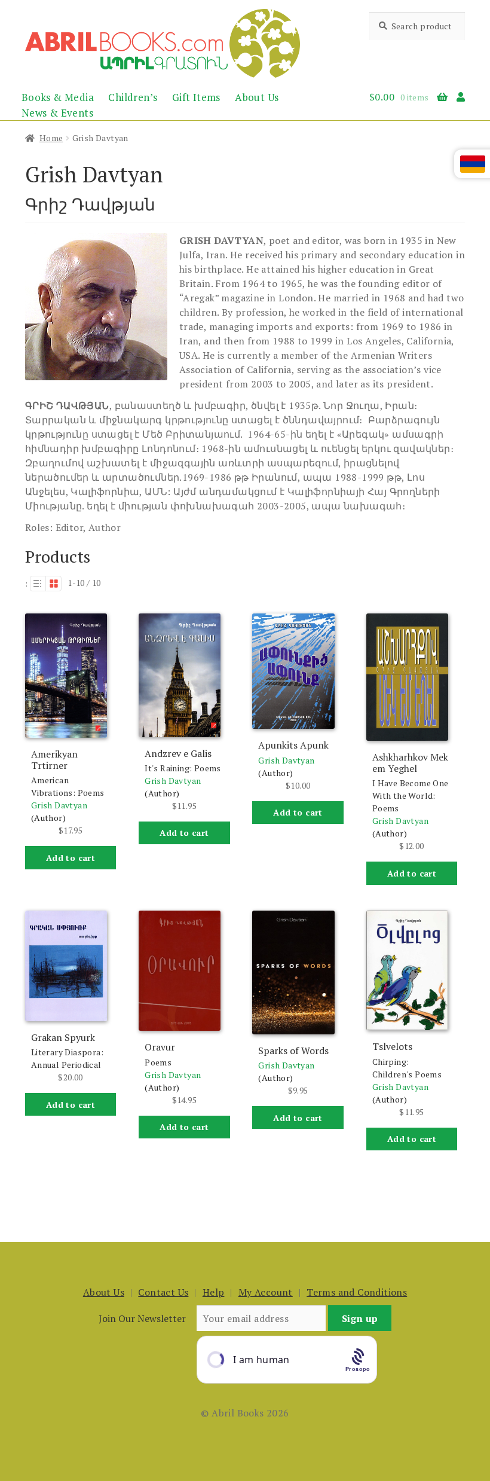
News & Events (57, 113)
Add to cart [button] (70, 857)
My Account (265, 1292)
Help (214, 1292)
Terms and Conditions (357, 1292)
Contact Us (163, 1292)
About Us (256, 97)
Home (51, 137)
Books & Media (58, 97)
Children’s (132, 97)
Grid (54, 583)
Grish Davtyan (59, 805)
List (37, 583)
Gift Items (196, 97)
